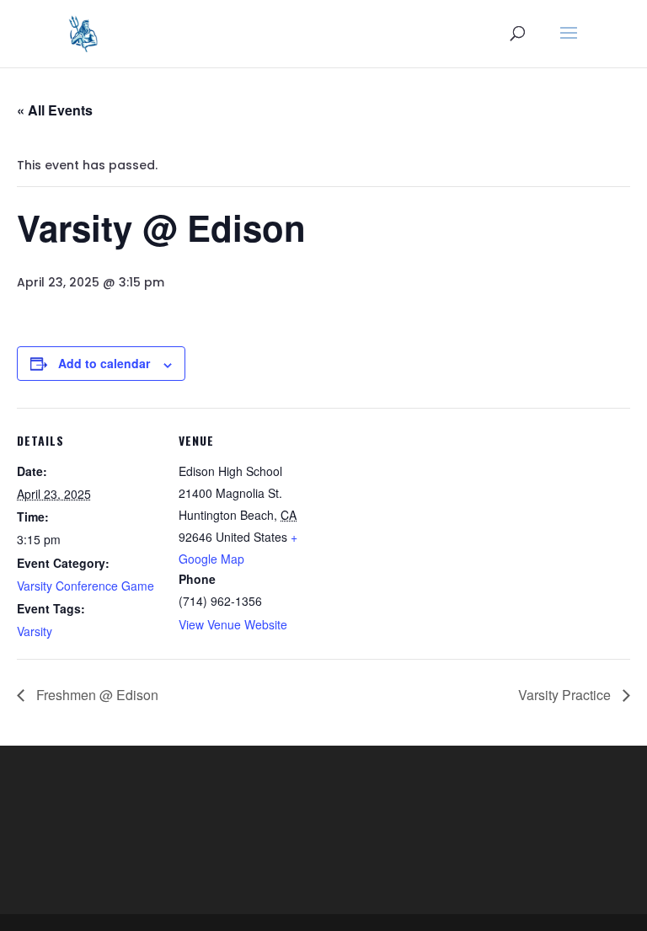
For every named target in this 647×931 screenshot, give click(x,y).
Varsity (34, 631)
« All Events (55, 110)
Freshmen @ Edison (95, 694)
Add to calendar (104, 363)
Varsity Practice (566, 694)
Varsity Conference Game (85, 585)
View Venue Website (233, 624)
